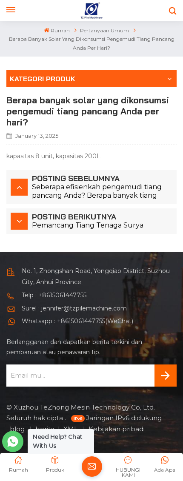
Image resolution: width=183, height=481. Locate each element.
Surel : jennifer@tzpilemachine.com (74, 308)
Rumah (60, 30)
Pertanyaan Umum (104, 30)
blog (18, 429)
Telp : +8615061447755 (54, 295)
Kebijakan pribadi (117, 429)
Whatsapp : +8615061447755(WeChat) (77, 321)
